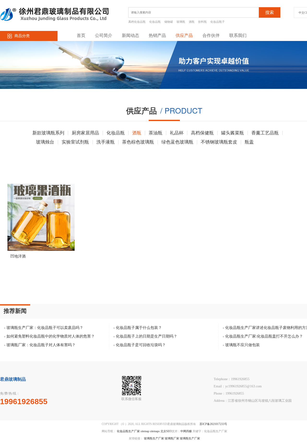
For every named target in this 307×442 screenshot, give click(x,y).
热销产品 (157, 35)
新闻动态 (130, 35)
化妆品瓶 (155, 21)
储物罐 (168, 21)
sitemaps (155, 431)
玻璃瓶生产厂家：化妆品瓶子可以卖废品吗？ (44, 328)
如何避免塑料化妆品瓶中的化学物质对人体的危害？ (50, 336)
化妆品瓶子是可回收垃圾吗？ (141, 345)
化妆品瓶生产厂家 (128, 431)
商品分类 (22, 36)
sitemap (145, 431)
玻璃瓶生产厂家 (154, 438)
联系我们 (238, 35)
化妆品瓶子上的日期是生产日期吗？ (146, 336)
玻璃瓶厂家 (172, 438)
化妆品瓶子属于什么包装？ (139, 328)
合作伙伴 (211, 35)
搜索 (269, 12)
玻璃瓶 (181, 21)
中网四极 (186, 431)
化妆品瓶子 (217, 21)
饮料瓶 (202, 21)
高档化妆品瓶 (137, 21)
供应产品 (184, 35)
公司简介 (103, 35)
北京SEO (166, 431)
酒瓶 (192, 21)
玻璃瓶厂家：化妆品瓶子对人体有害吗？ (41, 345)
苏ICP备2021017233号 (213, 424)
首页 (81, 35)
